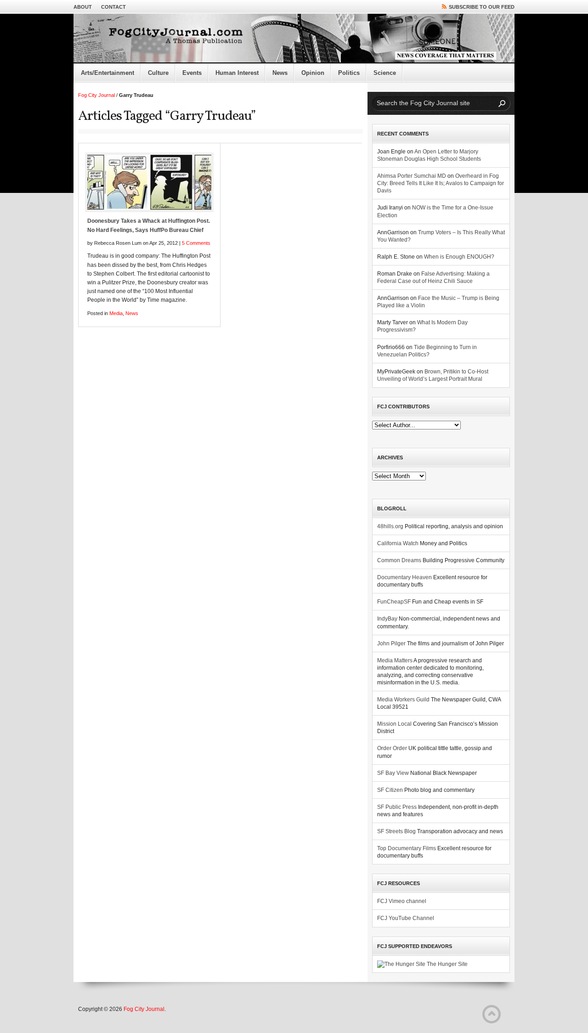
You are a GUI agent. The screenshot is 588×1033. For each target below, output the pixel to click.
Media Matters (395, 660)
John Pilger (391, 643)
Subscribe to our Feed (481, 7)
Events (192, 72)
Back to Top (491, 1014)
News (280, 72)
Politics (349, 72)
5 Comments (196, 243)
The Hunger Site (446, 964)
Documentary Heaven (404, 577)
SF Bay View (393, 773)
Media (116, 313)
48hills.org (390, 526)
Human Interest (237, 72)
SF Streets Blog (396, 831)
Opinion (312, 72)
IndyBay (387, 618)
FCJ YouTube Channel (405, 918)
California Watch (397, 543)
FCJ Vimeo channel (401, 901)
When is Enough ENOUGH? (459, 257)
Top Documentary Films (406, 848)
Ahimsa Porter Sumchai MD (411, 176)
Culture (158, 72)
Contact (113, 7)
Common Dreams (399, 560)
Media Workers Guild (403, 699)
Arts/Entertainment (107, 72)
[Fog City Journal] (294, 38)
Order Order (392, 748)
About (83, 7)
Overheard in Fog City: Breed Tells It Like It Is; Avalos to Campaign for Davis (440, 183)
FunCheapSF (394, 601)
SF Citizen (390, 790)
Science (384, 72)
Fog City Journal (96, 95)
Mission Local (394, 724)
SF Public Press (397, 807)
